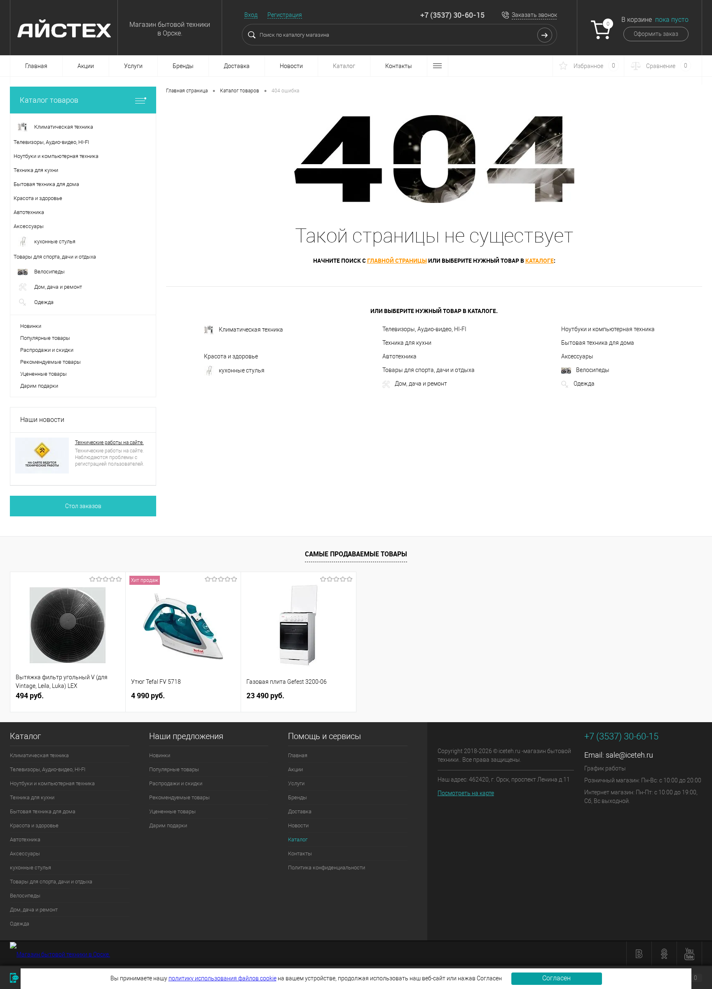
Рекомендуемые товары (50, 362)
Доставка (237, 66)
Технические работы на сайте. (109, 442)
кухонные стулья (242, 370)
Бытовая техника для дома (597, 342)
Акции (85, 66)
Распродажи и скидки (46, 350)
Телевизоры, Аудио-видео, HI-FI (424, 329)
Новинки (30, 326)
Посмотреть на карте (466, 793)
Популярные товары (45, 338)
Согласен (556, 978)
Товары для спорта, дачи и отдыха (428, 370)
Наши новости (42, 420)
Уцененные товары (43, 374)
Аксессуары (577, 356)
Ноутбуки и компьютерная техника (608, 329)
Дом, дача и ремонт (421, 383)
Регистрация (284, 15)
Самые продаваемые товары (356, 553)
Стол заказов (83, 506)
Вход (251, 15)
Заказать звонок (534, 15)
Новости (291, 66)
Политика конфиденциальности (326, 867)
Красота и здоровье (231, 356)
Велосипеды (592, 370)
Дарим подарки (39, 386)
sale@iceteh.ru (629, 755)
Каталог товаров (49, 100)
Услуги (133, 66)
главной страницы (397, 260)
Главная (36, 66)
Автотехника (399, 356)
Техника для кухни (406, 342)
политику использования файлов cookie (222, 978)
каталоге (539, 260)
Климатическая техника (251, 329)
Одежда (584, 383)
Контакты (398, 66)
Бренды (183, 66)
